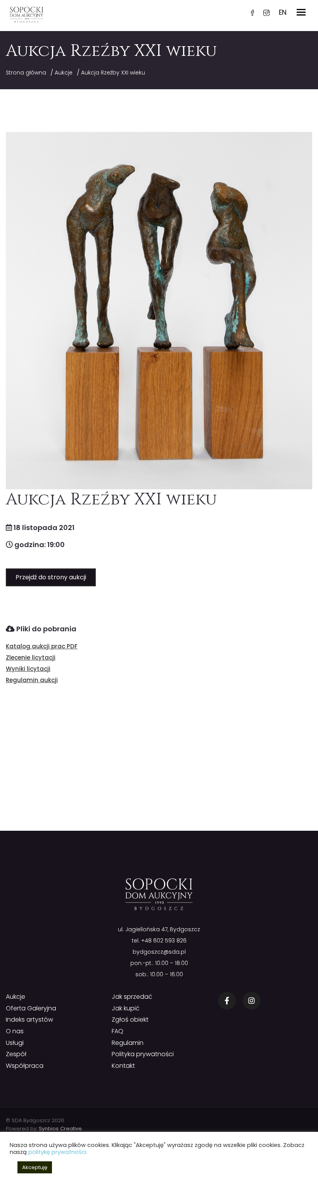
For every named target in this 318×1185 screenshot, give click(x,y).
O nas (15, 1031)
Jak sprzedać (132, 996)
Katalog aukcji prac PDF (42, 646)
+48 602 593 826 (164, 940)
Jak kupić (126, 1008)
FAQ (117, 1031)
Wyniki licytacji (28, 669)
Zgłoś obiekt (130, 1019)
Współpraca (24, 1065)
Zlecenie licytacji (30, 657)
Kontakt (123, 1065)
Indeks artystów (29, 1019)
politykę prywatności (57, 1152)
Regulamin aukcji (32, 680)
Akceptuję (34, 1167)
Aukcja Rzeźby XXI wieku (113, 72)
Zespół (16, 1054)
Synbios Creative (60, 1128)
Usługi (15, 1042)
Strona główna (26, 72)
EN (283, 12)
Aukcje (64, 72)
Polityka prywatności (143, 1054)
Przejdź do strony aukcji (51, 577)
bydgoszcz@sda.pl (159, 952)
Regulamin (127, 1042)
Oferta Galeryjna (31, 1008)
